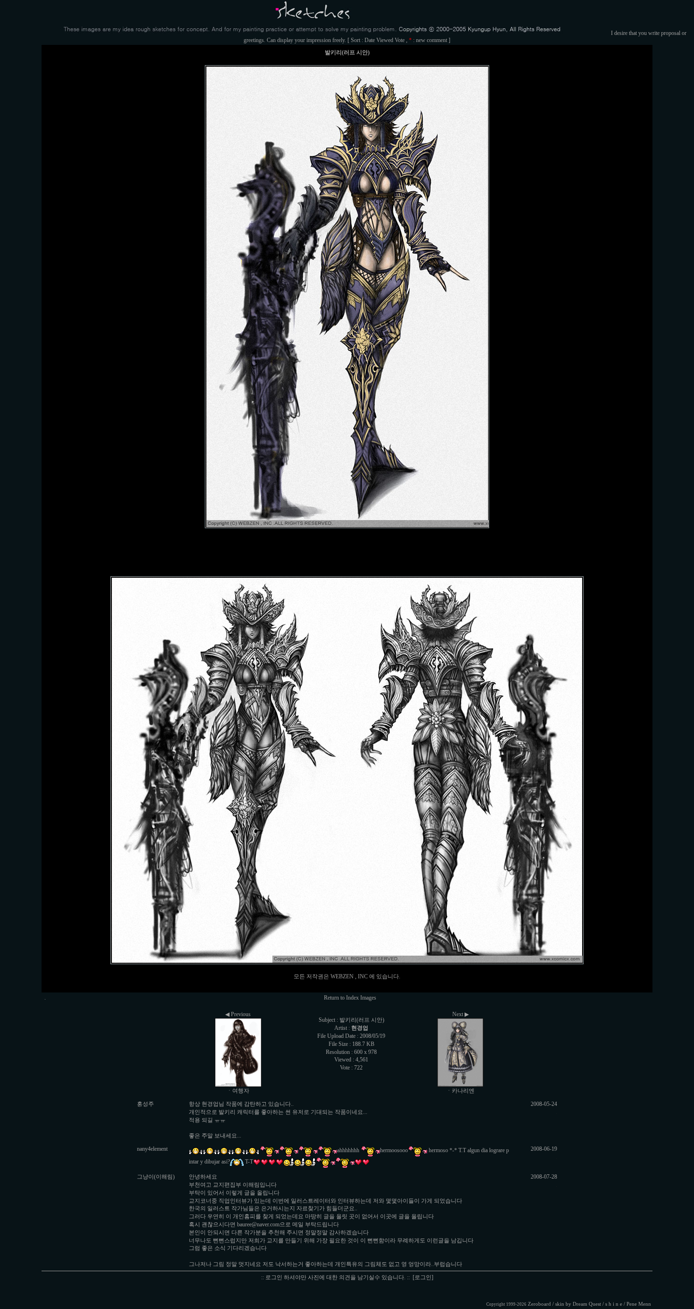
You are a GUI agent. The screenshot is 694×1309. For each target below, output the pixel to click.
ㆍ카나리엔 (460, 1090)
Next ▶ (460, 1014)
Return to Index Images (350, 997)
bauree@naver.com (258, 1224)
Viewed (384, 40)
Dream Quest (587, 1304)
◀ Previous (238, 1014)
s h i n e (613, 1304)
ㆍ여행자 (238, 1090)
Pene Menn (638, 1304)
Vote (400, 40)
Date (369, 40)
